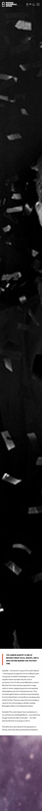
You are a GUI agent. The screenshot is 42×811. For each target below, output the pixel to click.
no (30, 4)
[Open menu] (38, 4)
